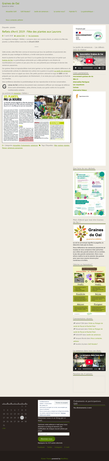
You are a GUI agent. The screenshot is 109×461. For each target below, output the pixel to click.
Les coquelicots (78, 85)
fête (55, 145)
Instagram (58, 447)
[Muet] (99, 68)
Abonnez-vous (46, 439)
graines (60, 145)
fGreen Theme (46, 459)
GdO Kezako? (25, 11)
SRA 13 (75, 79)
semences (34, 145)
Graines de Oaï (7, 60)
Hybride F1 (73, 11)
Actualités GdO (11, 11)
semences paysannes (15, 148)
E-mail (67, 447)
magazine (17, 93)
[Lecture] (76, 68)
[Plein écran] (103, 68)
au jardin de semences (62, 71)
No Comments (33, 36)
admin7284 (20, 36)
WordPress (64, 459)
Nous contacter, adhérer (14, 20)
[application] (89, 61)
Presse (4, 148)
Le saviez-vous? (59, 11)
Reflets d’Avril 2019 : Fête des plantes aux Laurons (31, 31)
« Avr (4, 428)
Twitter (49, 447)
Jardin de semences (41, 11)
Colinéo (76, 87)
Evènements (25, 145)
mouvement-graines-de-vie (83, 76)
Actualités (16, 145)
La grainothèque (87, 11)
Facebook (41, 447)
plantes (66, 145)
